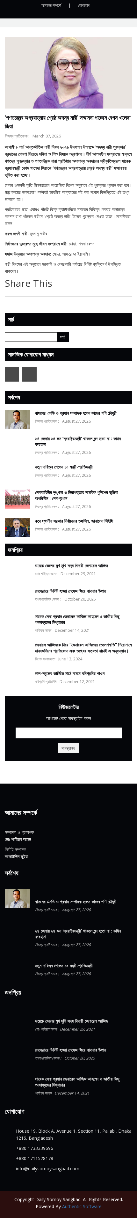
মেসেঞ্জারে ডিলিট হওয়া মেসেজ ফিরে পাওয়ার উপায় (70, 591)
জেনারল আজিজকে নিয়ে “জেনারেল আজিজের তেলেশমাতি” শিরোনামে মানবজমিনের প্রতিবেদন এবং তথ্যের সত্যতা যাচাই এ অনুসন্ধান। (83, 647)
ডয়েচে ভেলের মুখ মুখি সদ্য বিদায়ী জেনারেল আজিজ (71, 565)
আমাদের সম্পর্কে (51, 5)
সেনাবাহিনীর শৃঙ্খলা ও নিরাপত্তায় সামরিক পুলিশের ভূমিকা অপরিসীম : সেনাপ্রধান (76, 495)
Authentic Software (82, 1206)
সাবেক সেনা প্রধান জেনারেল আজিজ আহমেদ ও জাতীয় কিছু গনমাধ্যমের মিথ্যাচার (77, 619)
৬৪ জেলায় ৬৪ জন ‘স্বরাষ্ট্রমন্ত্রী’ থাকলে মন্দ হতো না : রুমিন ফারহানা (78, 441)
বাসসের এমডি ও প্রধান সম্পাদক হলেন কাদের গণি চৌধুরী (76, 413)
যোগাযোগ (84, 5)
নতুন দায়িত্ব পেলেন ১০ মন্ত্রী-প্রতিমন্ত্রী (64, 467)
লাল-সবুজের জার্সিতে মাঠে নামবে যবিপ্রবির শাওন (70, 673)
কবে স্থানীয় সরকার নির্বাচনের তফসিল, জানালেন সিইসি (74, 521)
